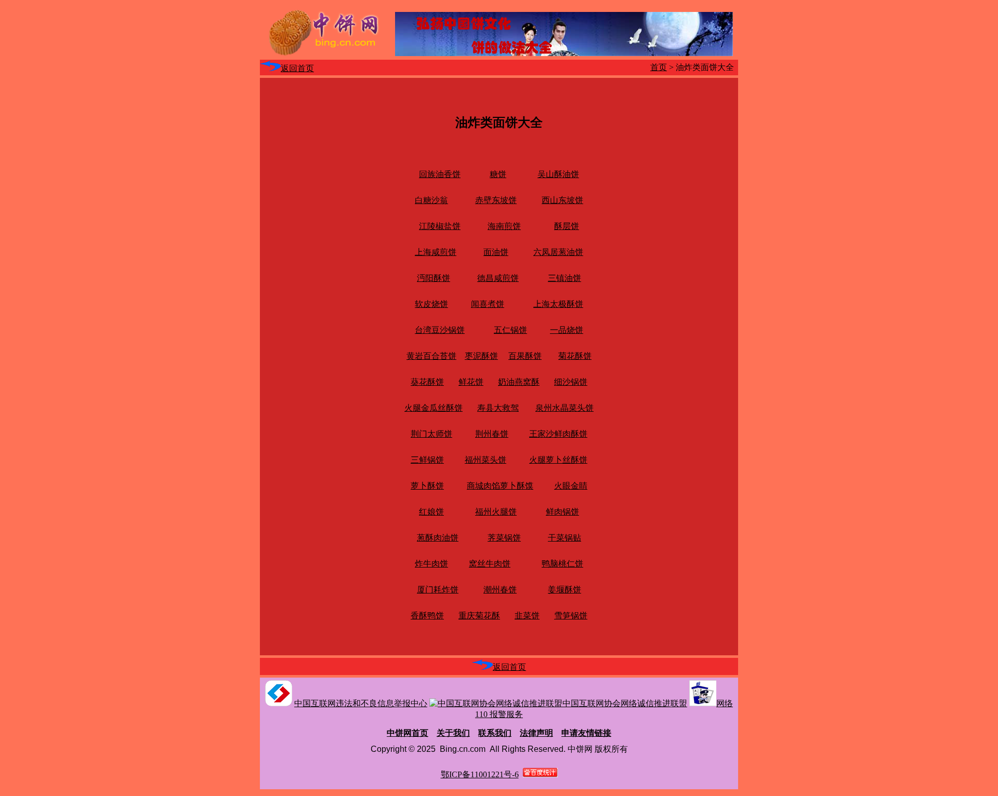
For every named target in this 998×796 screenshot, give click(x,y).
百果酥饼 (525, 356)
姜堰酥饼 (564, 589)
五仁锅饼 (510, 330)
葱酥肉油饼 (437, 537)
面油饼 (495, 252)
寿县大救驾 (498, 407)
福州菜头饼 (485, 459)
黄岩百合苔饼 (431, 356)
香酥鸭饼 (427, 615)
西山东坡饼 (562, 200)
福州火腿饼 (496, 511)
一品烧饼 (566, 330)
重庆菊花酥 (479, 615)
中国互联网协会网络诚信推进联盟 (624, 703)
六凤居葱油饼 (558, 252)
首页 (658, 67)
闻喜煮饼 (487, 304)
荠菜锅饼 (504, 537)
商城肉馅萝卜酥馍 (500, 485)
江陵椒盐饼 (440, 226)
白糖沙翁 (431, 200)
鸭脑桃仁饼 (562, 563)
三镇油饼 (564, 278)
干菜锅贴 (564, 537)
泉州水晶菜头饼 (564, 407)
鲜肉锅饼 (562, 511)
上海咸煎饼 (435, 252)
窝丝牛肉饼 (489, 563)
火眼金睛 (570, 485)
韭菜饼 (527, 615)
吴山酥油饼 (558, 174)
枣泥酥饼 (481, 356)
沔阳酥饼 (433, 278)
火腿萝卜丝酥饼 (558, 459)
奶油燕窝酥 (519, 381)
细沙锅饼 (570, 381)
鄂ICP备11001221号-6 (480, 774)
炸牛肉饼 (431, 563)
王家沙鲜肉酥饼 (558, 433)
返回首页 (297, 68)
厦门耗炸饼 (437, 589)
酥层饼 (566, 226)
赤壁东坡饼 (496, 200)
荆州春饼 (491, 433)
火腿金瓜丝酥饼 (433, 407)
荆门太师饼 (431, 433)
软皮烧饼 (431, 304)
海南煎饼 (504, 226)
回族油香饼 (440, 174)
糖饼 (498, 174)
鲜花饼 (470, 381)
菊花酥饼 (575, 356)
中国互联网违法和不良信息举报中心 (360, 703)
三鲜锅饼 (427, 459)
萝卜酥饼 (427, 485)
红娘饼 (431, 511)
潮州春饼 (500, 589)
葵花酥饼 (427, 381)
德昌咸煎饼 (498, 278)
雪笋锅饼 (570, 615)
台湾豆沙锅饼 (440, 330)
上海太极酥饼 (558, 304)
